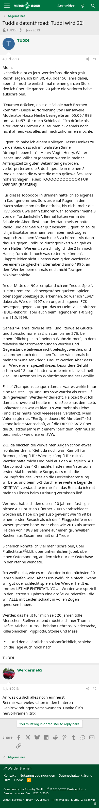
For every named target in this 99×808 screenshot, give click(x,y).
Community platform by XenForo (44, 789)
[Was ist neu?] (83, 5)
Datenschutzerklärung (75, 775)
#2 (94, 688)
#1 (94, 59)
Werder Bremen (19, 768)
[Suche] (93, 5)
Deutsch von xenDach (26, 793)
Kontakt (10, 775)
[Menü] (7, 6)
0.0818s (64, 799)
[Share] (87, 59)
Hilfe (7, 780)
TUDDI (11, 30)
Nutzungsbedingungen (37, 775)
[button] (95, 803)
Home (19, 780)
